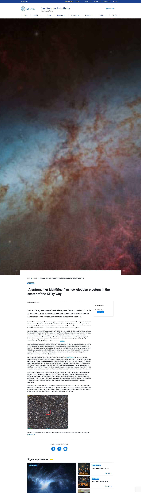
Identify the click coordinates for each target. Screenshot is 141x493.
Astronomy (33, 465)
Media (77, 1)
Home (25, 15)
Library (87, 1)
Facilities (102, 15)
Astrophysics (96, 465)
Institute (37, 15)
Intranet (105, 1)
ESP (109, 8)
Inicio (28, 278)
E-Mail (115, 1)
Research (61, 15)
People (49, 15)
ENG (113, 8)
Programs (75, 15)
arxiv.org (62, 341)
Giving (96, 1)
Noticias (35, 278)
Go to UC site (24, 1)
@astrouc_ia (31, 434)
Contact (115, 15)
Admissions (68, 1)
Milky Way (31, 283)
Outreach (89, 15)
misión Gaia (70, 357)
